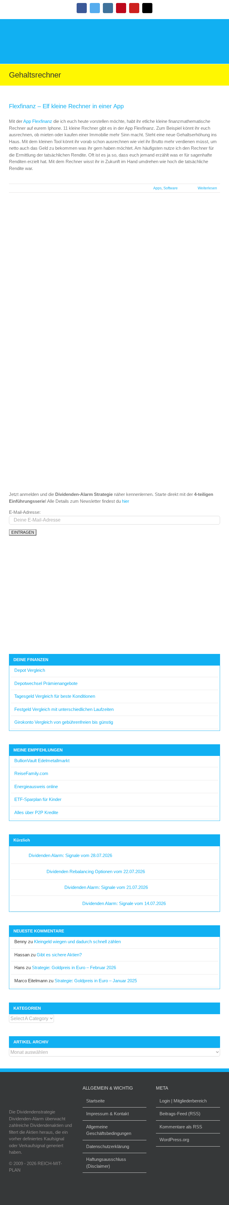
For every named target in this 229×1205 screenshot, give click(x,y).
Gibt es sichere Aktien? (59, 954)
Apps (157, 188)
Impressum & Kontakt (107, 1113)
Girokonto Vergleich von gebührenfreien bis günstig (63, 722)
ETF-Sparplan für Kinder (37, 799)
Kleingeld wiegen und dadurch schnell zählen (77, 941)
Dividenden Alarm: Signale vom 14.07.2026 (124, 903)
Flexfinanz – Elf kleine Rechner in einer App (66, 106)
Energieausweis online (36, 786)
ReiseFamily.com (31, 773)
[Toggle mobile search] (207, 28)
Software (170, 188)
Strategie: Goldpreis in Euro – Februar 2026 (74, 967)
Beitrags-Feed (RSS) (180, 1113)
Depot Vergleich (29, 670)
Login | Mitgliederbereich (183, 1100)
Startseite (95, 1100)
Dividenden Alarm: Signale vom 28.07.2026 (70, 855)
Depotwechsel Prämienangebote (46, 683)
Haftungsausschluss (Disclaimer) (106, 1163)
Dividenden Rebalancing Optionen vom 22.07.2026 (96, 871)
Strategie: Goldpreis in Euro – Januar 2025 (96, 980)
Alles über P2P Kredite (36, 812)
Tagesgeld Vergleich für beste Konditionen (54, 696)
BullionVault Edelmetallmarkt (41, 760)
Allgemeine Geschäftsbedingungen (108, 1130)
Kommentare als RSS (181, 1126)
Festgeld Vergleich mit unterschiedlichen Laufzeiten (64, 709)
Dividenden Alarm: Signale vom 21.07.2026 (106, 887)
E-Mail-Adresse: (25, 512)
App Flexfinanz (37, 121)
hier (125, 501)
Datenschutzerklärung (107, 1146)
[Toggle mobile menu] (217, 28)
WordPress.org (174, 1139)
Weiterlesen (207, 188)
